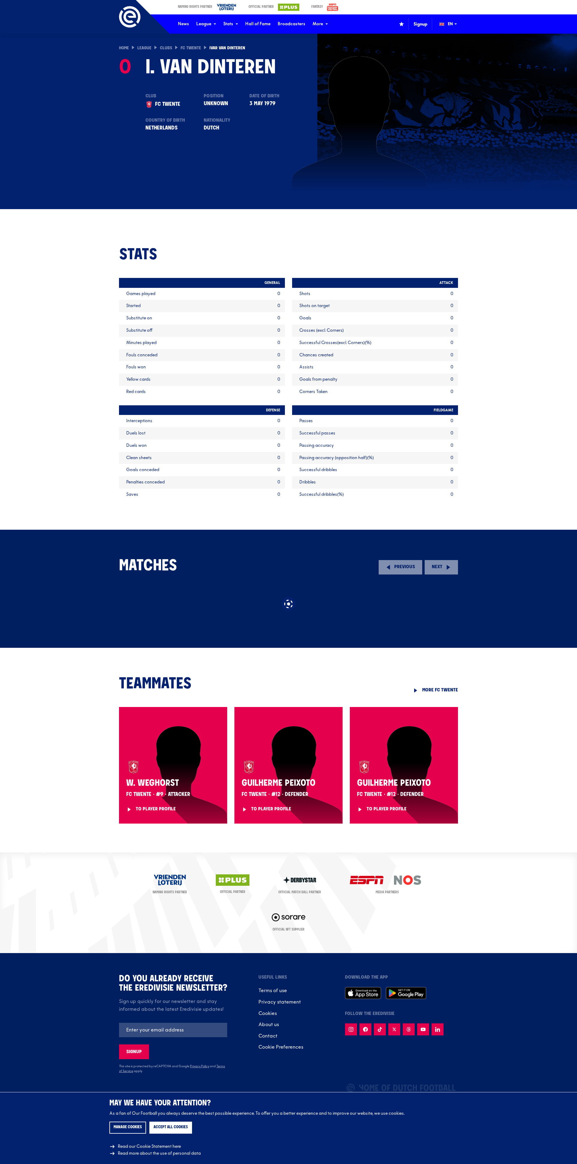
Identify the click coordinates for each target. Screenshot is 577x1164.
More (318, 24)
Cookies (267, 1013)
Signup (134, 1052)
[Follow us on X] (394, 1029)
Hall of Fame (257, 24)
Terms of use (272, 990)
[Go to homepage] (130, 17)
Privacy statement (279, 1002)
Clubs (166, 48)
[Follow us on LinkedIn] (438, 1029)
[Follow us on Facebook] (365, 1029)
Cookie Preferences (280, 1047)
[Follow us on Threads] (409, 1029)
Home (124, 48)
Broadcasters (291, 24)
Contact (267, 1036)
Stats (228, 24)
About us (268, 1024)
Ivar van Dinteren (227, 48)
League (203, 24)
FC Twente (191, 48)
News (183, 24)
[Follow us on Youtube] (423, 1029)
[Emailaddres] (173, 1030)
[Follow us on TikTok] (380, 1029)
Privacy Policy (199, 1066)
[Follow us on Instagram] (351, 1029)
